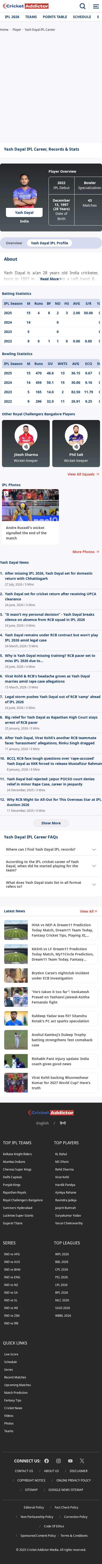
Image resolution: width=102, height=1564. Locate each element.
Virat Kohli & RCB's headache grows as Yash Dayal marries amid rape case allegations (47, 679)
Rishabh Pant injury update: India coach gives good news (60, 1061)
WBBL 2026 (63, 1315)
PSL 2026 (61, 1277)
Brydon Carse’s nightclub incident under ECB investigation (60, 975)
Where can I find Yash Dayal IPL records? (41, 849)
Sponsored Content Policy (38, 1536)
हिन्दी (63, 1123)
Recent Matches (15, 1377)
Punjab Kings (12, 1185)
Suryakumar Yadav (68, 1215)
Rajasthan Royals (14, 1192)
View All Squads (81, 474)
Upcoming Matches (17, 1385)
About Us (51, 1471)
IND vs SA (11, 1292)
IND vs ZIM (12, 1315)
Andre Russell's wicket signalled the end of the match (26, 532)
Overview (14, 243)
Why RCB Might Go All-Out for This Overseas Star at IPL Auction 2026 (54, 802)
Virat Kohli (62, 1177)
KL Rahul (61, 1154)
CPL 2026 (61, 1269)
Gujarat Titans (13, 1223)
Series (8, 1370)
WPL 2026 (62, 1254)
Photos (9, 1423)
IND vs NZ (11, 1285)
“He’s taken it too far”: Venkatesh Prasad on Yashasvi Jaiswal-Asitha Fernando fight (60, 997)
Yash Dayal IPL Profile (49, 243)
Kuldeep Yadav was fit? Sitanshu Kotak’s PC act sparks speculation (60, 1018)
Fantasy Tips (12, 1400)
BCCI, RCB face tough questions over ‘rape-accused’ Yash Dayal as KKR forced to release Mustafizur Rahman (54, 761)
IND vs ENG (12, 1277)
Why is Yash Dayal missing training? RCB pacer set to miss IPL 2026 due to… (50, 658)
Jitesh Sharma (26, 454)
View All (87, 911)
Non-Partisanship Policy (37, 1517)
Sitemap (31, 1490)
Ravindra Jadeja (65, 1200)
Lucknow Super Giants (18, 1215)
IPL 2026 (12, 16)
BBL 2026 (61, 1262)
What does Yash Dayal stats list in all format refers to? (43, 884)
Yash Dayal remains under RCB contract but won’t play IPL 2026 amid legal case (51, 637)
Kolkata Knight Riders (17, 1154)
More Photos (84, 551)
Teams (31, 16)
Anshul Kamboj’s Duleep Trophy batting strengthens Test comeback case (62, 1039)
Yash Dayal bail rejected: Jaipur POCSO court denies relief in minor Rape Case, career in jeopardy (51, 781)
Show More (51, 823)
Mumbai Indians (14, 1162)
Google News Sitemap (66, 1490)
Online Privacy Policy (73, 1480)
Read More (49, 279)
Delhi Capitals (12, 1177)
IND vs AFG (12, 1254)
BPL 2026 (61, 1292)
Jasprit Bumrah (65, 1208)
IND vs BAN (12, 1269)
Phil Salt (76, 454)
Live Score (11, 1354)
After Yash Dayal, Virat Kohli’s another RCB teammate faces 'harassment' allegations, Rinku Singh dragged (50, 740)
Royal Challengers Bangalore (23, 1200)
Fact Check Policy (66, 1507)
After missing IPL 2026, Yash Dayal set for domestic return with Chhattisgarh (49, 576)
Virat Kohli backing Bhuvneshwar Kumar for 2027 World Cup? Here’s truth (61, 1082)
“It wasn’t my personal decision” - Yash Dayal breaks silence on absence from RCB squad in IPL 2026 (49, 617)
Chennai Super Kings (17, 1169)
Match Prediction (15, 1393)
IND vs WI (11, 1308)
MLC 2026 (62, 1300)
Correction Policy (75, 1517)
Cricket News (13, 1408)
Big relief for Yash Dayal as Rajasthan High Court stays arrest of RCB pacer (51, 720)
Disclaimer (78, 1471)
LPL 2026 (61, 1285)
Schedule (82, 16)
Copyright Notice (31, 1480)
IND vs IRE (11, 1323)
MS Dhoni (62, 1162)
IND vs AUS (12, 1262)
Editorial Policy (34, 1507)
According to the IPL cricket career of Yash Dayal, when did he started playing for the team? (42, 865)
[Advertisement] (51, 88)
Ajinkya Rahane (65, 1192)
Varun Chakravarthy (69, 1223)
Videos (8, 1416)
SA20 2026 (62, 1308)
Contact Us (24, 1471)
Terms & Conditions (74, 1536)
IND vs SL (10, 1300)
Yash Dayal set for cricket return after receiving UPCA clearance (50, 596)
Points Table (55, 16)
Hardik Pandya (65, 1185)
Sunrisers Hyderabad (17, 1208)
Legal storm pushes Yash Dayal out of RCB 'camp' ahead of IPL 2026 (53, 699)
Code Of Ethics (54, 1526)
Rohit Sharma (64, 1169)
